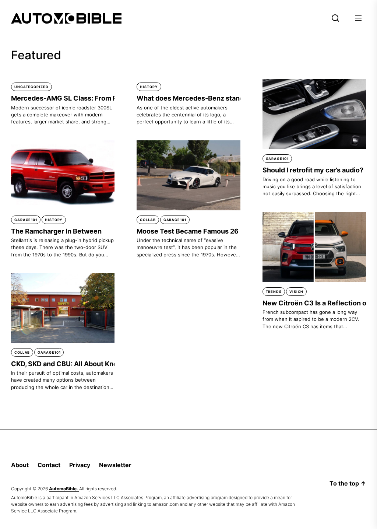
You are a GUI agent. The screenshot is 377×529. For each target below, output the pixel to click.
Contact (49, 465)
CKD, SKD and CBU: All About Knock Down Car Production (103, 364)
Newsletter (115, 465)
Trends (274, 292)
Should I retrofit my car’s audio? (313, 170)
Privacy (79, 465)
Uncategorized (31, 87)
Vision (296, 292)
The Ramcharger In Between (56, 231)
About (20, 465)
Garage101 (277, 159)
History (149, 87)
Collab (147, 220)
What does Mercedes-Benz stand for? (197, 98)
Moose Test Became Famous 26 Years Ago (204, 231)
